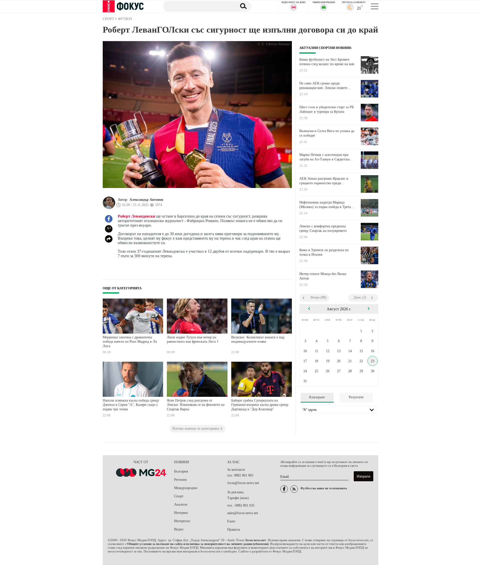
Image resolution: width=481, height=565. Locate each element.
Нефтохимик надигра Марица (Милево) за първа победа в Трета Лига (325, 205)
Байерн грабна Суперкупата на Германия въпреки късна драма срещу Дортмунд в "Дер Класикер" (260, 405)
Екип (231, 521)
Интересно (182, 521)
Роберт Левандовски (136, 216)
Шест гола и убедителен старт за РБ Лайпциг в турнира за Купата (326, 109)
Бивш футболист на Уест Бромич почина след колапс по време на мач (326, 62)
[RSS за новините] (294, 489)
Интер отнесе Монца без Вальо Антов (322, 276)
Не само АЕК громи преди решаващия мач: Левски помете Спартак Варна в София (323, 85)
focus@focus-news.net (243, 483)
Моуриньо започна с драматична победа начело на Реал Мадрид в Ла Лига (130, 341)
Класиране (317, 397)
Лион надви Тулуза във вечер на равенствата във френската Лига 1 (192, 339)
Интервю (181, 513)
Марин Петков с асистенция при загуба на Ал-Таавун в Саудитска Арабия (324, 157)
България (181, 471)
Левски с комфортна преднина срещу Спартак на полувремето (323, 228)
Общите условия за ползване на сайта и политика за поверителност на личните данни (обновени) (198, 544)
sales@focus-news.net (242, 513)
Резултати (356, 397)
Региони (180, 480)
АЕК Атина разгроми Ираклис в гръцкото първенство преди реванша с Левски (323, 181)
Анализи (180, 504)
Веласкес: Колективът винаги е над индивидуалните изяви (257, 339)
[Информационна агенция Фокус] (284, 489)
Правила (233, 529)
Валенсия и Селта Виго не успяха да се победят (326, 133)
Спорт (178, 496)
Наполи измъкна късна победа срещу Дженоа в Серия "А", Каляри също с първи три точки (131, 405)
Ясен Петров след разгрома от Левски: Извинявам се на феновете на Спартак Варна (195, 405)
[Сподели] (108, 239)
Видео (178, 529)
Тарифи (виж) (238, 498)
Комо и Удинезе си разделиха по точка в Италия (324, 252)
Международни (185, 488)
